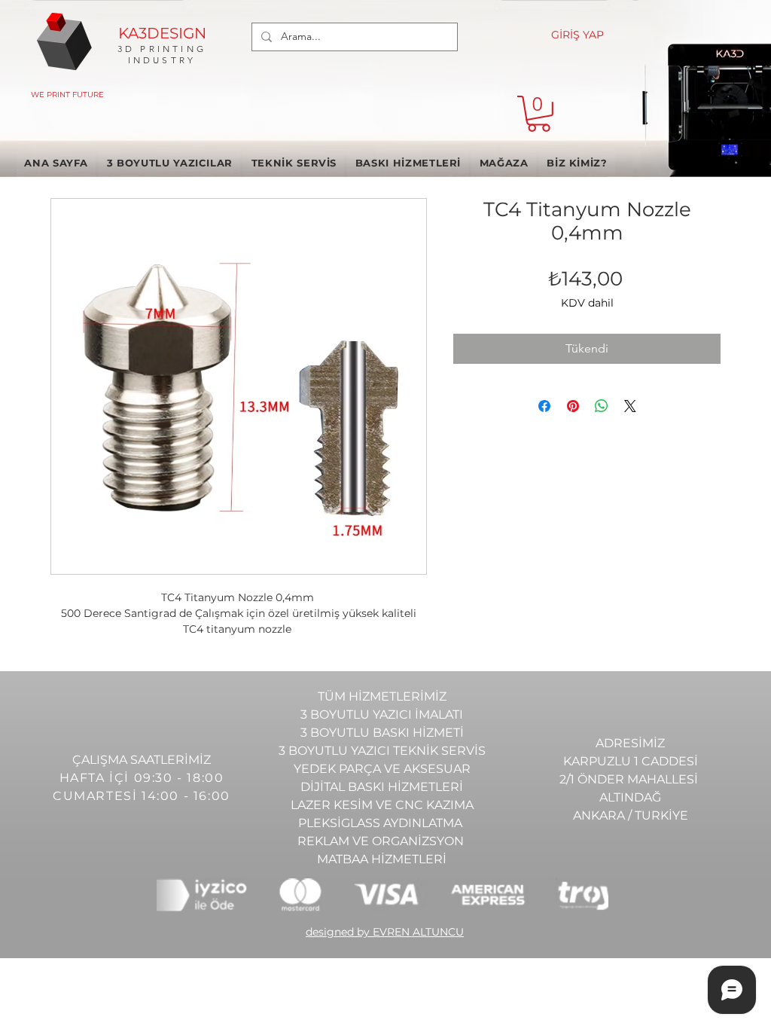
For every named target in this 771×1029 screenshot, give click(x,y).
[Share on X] (630, 406)
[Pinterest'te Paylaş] (573, 406)
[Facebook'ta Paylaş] (544, 406)
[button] (538, 114)
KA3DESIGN (162, 33)
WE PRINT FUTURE (67, 94)
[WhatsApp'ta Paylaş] (602, 406)
